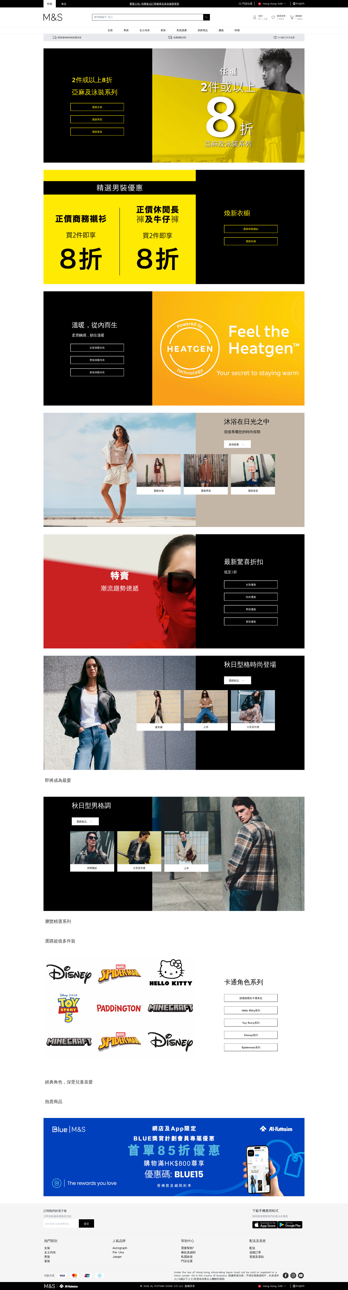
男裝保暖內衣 (97, 360)
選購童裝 (97, 131)
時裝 (49, 3)
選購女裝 (97, 107)
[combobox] (157, 17)
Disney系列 (251, 1035)
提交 (86, 1223)
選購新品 (234, 680)
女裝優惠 (251, 584)
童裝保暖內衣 (97, 372)
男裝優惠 (251, 609)
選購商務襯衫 (250, 229)
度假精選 (234, 444)
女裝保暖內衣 (97, 347)
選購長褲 (251, 241)
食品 (63, 3)
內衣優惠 (251, 597)
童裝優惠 (251, 621)
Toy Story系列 (251, 1022)
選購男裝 (97, 119)
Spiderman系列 (251, 1047)
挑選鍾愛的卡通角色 (250, 998)
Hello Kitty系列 (251, 1010)
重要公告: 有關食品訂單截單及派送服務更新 (154, 3)
